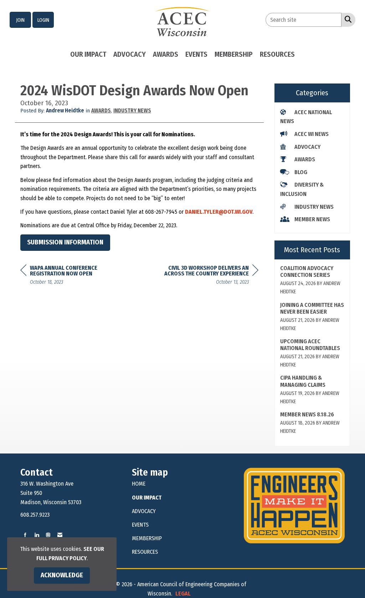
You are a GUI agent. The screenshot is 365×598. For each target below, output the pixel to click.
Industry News (132, 110)
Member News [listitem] (312, 219)
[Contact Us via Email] (60, 535)
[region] (204, 276)
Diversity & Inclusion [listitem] (302, 189)
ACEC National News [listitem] (306, 117)
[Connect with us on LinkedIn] (37, 535)
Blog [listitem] (300, 172)
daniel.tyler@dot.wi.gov (218, 211)
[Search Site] (346, 19)
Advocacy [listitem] (307, 146)
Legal (183, 593)
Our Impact (88, 54)
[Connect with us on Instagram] (48, 535)
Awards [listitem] (304, 159)
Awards (165, 54)
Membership (234, 54)
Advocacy (129, 54)
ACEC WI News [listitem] (311, 134)
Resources (277, 54)
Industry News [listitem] (314, 206)
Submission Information (65, 242)
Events (196, 54)
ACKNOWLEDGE (62, 575)
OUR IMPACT (146, 497)
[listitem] (20, 20)
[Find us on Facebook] (25, 535)
